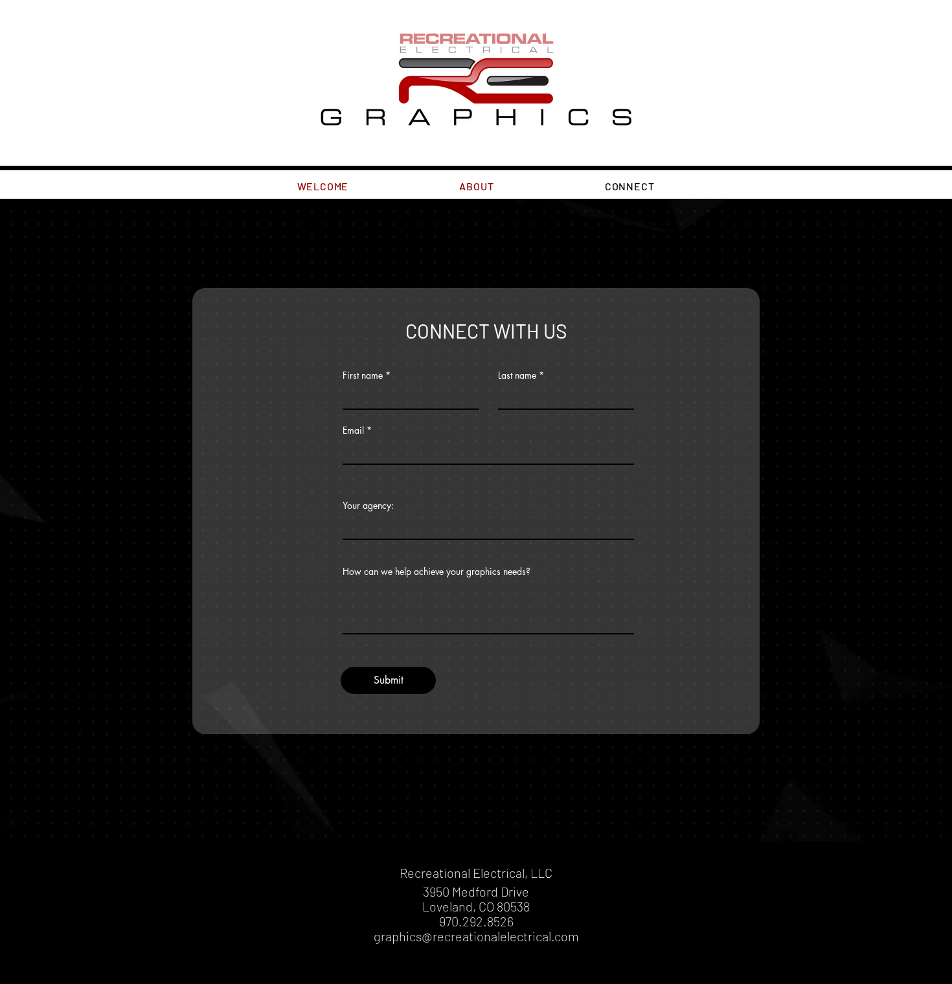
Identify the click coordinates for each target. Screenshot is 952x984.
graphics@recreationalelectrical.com (476, 936)
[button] (477, 186)
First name (363, 375)
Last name (517, 375)
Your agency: (368, 505)
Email (353, 430)
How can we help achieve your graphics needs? (436, 571)
